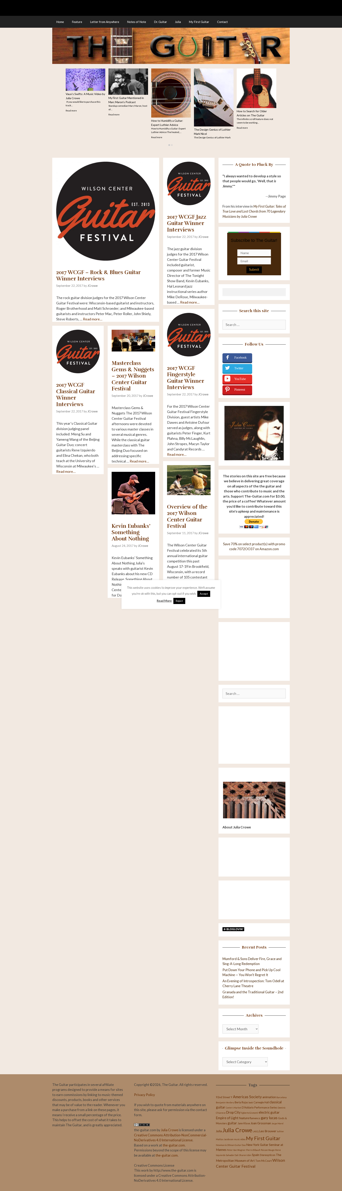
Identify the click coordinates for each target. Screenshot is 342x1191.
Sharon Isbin (245, 1155)
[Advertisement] (254, 735)
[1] (169, 145)
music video (239, 1139)
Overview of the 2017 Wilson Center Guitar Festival (187, 516)
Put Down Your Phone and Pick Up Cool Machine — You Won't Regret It (213, 136)
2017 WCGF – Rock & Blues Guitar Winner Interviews (98, 275)
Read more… (92, 319)
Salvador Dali (232, 1155)
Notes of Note (136, 22)
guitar (232, 1123)
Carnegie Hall (261, 1102)
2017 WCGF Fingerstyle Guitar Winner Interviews (185, 378)
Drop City (233, 1112)
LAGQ (255, 1131)
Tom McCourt (263, 1160)
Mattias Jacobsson (225, 1139)
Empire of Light (227, 1118)
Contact (222, 22)
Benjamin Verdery (225, 1102)
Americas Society (247, 1096)
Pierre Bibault (253, 1150)
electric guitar (269, 1112)
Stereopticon (267, 1155)
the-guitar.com (174, 1145)
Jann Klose (244, 1123)
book (251, 1102)
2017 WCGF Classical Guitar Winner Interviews (75, 394)
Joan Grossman (261, 1123)
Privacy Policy (144, 1095)
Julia (178, 22)
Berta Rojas (241, 1102)
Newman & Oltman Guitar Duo (231, 1145)
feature (244, 1118)
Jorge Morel (277, 1123)
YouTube (240, 379)
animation (269, 1097)
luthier (280, 1131)
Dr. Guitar (160, 22)
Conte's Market (233, 1107)
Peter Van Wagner (236, 1150)
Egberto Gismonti (249, 1112)
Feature (77, 22)
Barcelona (281, 1097)
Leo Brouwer (267, 1131)
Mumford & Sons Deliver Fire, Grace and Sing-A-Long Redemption (254, 109)
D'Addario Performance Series (259, 1107)
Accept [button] (204, 593)
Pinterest (239, 389)
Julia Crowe (169, 1130)
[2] (172, 145)
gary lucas (269, 1117)
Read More (164, 600)
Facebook (240, 357)
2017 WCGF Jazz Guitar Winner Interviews (186, 223)
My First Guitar (199, 22)
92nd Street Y (224, 1097)
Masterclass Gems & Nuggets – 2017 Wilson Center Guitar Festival (133, 376)
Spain (255, 1155)
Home (60, 22)
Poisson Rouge (268, 1150)
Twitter (238, 368)
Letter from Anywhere (104, 22)
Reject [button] (179, 600)
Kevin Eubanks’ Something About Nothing (131, 532)
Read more (114, 127)
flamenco (255, 1118)
